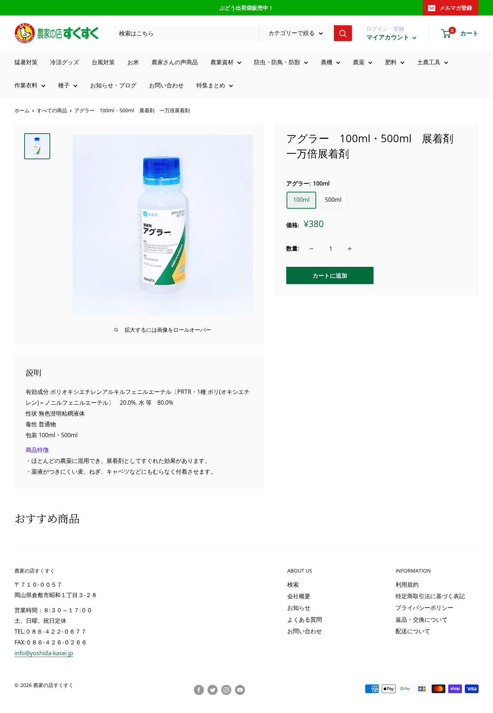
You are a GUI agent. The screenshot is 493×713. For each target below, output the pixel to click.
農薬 (359, 62)
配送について (413, 631)
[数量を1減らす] (311, 248)
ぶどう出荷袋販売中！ (246, 7)
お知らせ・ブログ (113, 85)
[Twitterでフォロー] (213, 689)
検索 (293, 584)
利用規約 (407, 584)
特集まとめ (210, 85)
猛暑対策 (26, 62)
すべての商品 (52, 110)
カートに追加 (330, 275)
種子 (64, 85)
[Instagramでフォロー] (226, 689)
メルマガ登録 (456, 7)
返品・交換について (422, 619)
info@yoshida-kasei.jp (43, 653)
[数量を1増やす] (349, 248)
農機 (326, 62)
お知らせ (298, 608)
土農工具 (428, 62)
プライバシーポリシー (424, 608)
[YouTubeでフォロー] (240, 689)
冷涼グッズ (64, 62)
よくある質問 (304, 619)
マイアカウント (388, 37)
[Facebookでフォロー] (199, 689)
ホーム (22, 110)
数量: (292, 248)
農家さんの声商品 (175, 62)
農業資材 (222, 62)
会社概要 (298, 596)
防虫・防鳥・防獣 (277, 62)
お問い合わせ (166, 85)
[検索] (343, 33)
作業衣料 (26, 85)
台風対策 (103, 62)
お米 (133, 62)
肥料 (391, 62)
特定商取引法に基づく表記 (430, 596)
